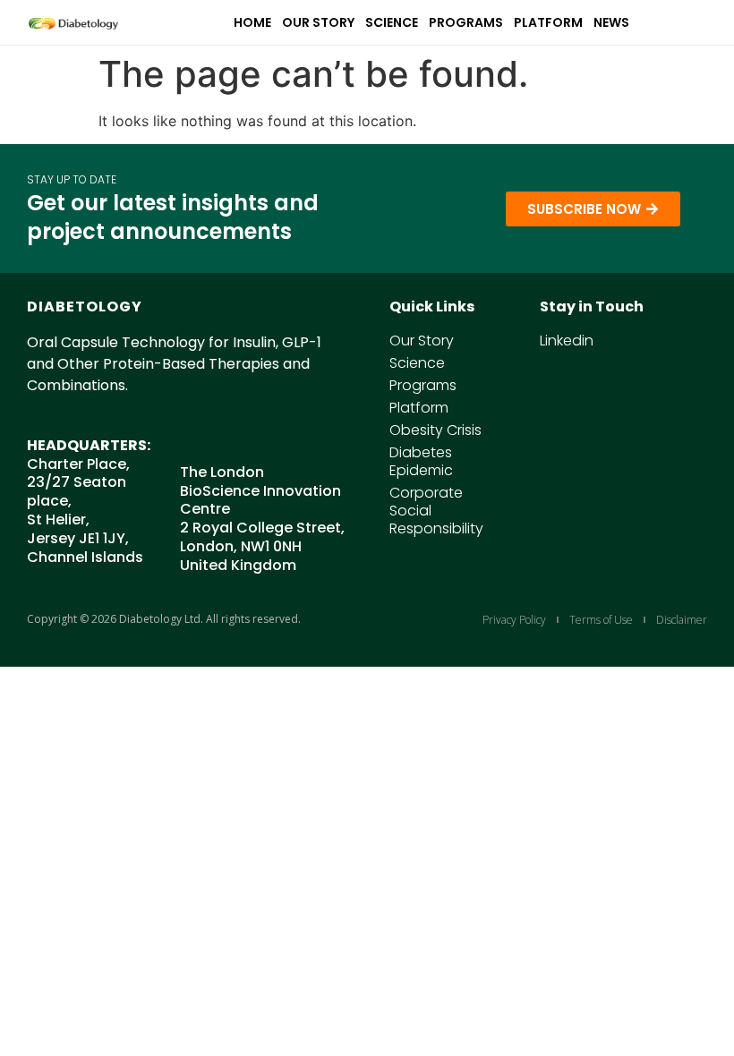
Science (391, 22)
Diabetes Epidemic (421, 462)
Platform (548, 22)
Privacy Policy (514, 619)
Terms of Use (601, 619)
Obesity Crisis (435, 430)
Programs (466, 22)
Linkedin (566, 341)
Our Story (318, 22)
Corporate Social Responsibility (436, 511)
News (611, 22)
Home (252, 22)
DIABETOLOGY (84, 306)
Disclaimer (681, 619)
